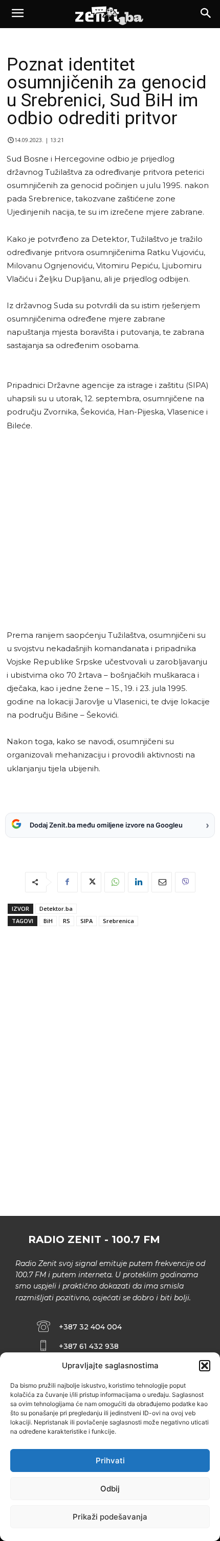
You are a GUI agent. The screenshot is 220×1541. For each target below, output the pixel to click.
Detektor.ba (56, 908)
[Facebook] (67, 882)
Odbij (110, 1488)
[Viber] (185, 882)
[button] (205, 1366)
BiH (48, 921)
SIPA (86, 921)
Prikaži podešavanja (110, 1517)
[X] (91, 882)
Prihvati (110, 1460)
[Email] (161, 882)
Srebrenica (118, 921)
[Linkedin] (138, 882)
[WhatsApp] (114, 882)
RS (66, 921)
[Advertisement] (108, 530)
